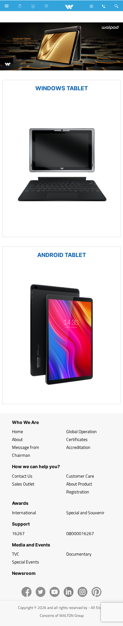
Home (17, 431)
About (17, 439)
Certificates (77, 439)
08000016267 (80, 533)
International (24, 512)
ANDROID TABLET (61, 255)
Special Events (25, 561)
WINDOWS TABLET (61, 88)
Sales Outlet (23, 483)
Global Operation (81, 431)
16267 (18, 533)
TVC (15, 554)
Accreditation (78, 447)
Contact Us (22, 476)
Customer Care (80, 476)
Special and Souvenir (85, 512)
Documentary (78, 554)
